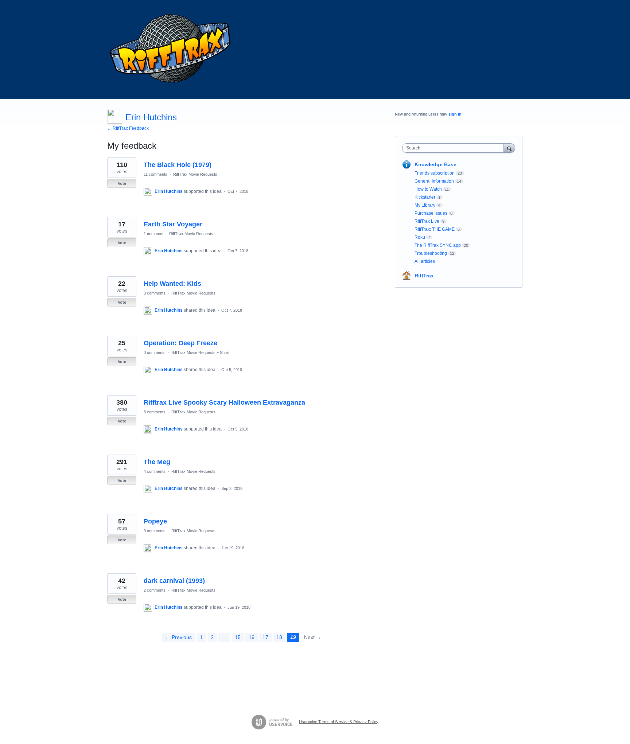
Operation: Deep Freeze (180, 343)
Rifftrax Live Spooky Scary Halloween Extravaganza (224, 402)
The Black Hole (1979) (177, 164)
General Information (434, 181)
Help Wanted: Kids (172, 283)
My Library (425, 205)
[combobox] (455, 148)
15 (238, 637)
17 (265, 637)
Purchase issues (431, 213)
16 (251, 637)
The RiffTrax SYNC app (438, 245)
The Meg (157, 462)
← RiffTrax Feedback (128, 128)
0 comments (155, 293)
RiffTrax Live (427, 221)
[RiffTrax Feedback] (171, 49)
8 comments (155, 412)
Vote (122, 183)
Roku (420, 237)
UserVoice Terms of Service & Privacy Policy (338, 721)
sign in (455, 114)
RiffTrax (424, 275)
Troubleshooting (431, 253)
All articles (425, 261)
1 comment (153, 233)
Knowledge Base (435, 164)
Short (224, 352)
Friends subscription (435, 173)
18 (279, 637)
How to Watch (428, 189)
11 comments (155, 174)
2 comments (155, 590)
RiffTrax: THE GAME (435, 229)
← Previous (178, 637)
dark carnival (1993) (174, 580)
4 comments (155, 471)
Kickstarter (425, 197)
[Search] (509, 147)
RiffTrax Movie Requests (195, 174)
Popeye (155, 521)
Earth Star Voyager (173, 224)
